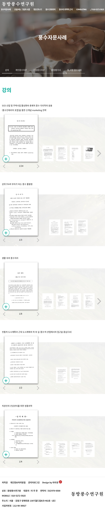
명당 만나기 (37, 9)
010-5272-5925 (98, 9)
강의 (7, 69)
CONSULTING (81, 9)
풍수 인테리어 (50, 9)
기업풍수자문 (39, 69)
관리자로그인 (34, 482)
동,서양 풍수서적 (74, 69)
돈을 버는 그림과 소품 (22, 9)
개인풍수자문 (21, 69)
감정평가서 (56, 69)
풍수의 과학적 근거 (65, 9)
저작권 (5, 482)
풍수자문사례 (6, 9)
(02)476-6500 (54, 490)
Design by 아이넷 (50, 482)
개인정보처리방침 (18, 482)
